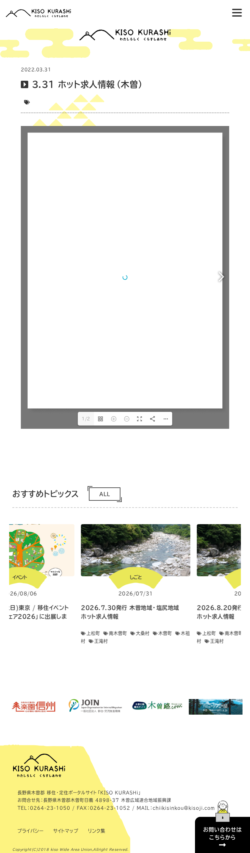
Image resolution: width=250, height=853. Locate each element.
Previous (4, 588)
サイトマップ (65, 831)
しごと (136, 577)
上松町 (93, 633)
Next (246, 588)
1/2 (86, 419)
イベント (20, 577)
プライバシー (30, 831)
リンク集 (96, 831)
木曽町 (165, 633)
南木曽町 (118, 633)
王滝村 (101, 641)
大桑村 (143, 633)
